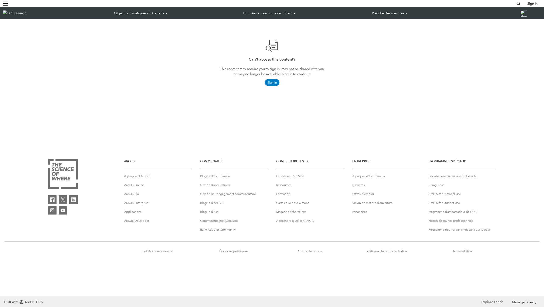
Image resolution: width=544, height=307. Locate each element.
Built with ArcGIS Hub (23, 302)
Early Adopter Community (218, 230)
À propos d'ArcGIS (137, 176)
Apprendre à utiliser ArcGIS (295, 221)
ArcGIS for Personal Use (444, 194)
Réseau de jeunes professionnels (450, 221)
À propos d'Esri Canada (368, 176)
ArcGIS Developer (136, 221)
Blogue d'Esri (209, 212)
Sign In (532, 3)
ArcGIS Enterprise (136, 203)
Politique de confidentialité (386, 251)
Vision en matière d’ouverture (372, 203)
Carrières (358, 185)
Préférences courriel (157, 251)
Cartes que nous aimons (292, 203)
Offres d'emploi (363, 194)
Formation (283, 194)
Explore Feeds (492, 302)
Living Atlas (436, 185)
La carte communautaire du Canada (452, 176)
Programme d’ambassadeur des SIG (452, 212)
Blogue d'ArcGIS (211, 203)
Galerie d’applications (215, 185)
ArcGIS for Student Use (444, 203)
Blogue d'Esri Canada (215, 176)
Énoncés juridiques (233, 251)
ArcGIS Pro (131, 194)
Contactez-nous (310, 251)
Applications (132, 212)
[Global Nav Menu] (5, 3)
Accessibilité (462, 251)
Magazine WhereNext (291, 212)
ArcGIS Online (134, 185)
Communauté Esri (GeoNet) (219, 221)
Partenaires (359, 212)
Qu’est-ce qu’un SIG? (290, 176)
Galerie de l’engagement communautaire (228, 194)
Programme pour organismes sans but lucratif (459, 230)
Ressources (283, 185)
